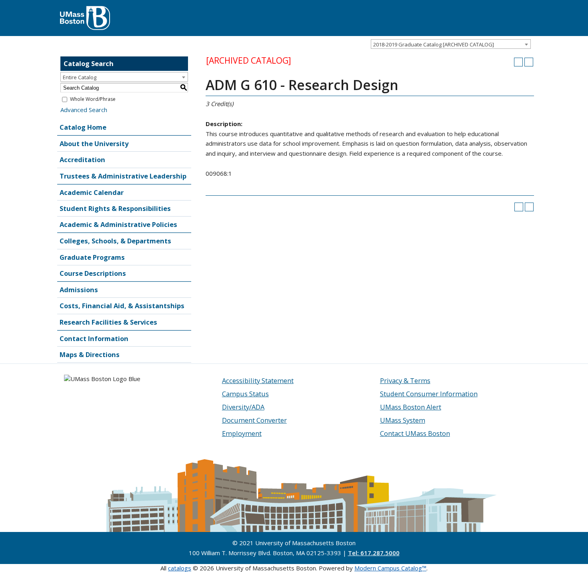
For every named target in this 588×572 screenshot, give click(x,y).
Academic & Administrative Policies (118, 224)
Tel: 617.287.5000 (374, 553)
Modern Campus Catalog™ (390, 568)
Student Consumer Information (429, 393)
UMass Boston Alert (410, 406)
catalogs (179, 568)
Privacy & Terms (405, 380)
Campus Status (245, 393)
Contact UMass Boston (415, 433)
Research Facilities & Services (108, 322)
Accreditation (82, 159)
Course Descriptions (93, 273)
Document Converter (254, 420)
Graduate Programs (92, 257)
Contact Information (94, 338)
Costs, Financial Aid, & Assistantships (122, 305)
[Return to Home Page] (85, 10)
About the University (94, 143)
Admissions (79, 289)
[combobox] (451, 44)
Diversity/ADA (243, 406)
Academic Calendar (92, 192)
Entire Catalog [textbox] (79, 77)
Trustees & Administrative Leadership (123, 176)
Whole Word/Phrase (93, 99)
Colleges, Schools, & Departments (115, 240)
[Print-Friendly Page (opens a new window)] (518, 62)
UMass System (402, 420)
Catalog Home (83, 127)
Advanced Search (83, 110)
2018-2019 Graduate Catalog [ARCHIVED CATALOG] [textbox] (433, 44)
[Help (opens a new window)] (528, 62)
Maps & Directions (90, 354)
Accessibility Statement (258, 380)
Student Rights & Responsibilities (115, 208)
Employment (242, 433)
